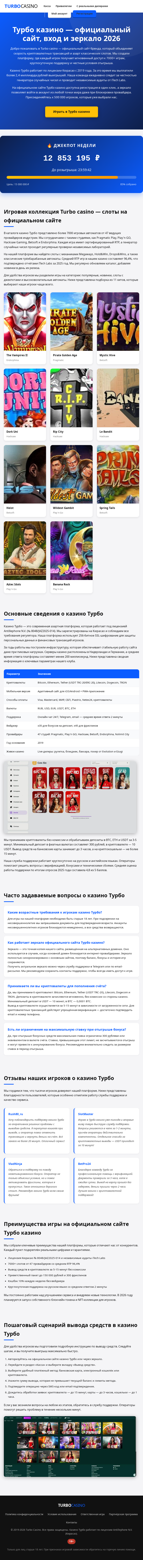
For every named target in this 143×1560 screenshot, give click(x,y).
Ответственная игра (93, 1514)
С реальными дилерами (92, 6)
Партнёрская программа (123, 1514)
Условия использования (62, 1514)
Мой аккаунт (59, 13)
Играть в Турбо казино (71, 111)
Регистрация (84, 13)
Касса (47, 6)
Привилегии (64, 6)
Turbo (21, 6)
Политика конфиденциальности (24, 1514)
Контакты (71, 1522)
